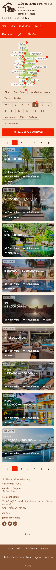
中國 (22, 18)
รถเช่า (38, 26)
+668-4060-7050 (27, 10)
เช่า (13, 26)
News (28, 565)
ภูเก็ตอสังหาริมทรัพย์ (28, 3)
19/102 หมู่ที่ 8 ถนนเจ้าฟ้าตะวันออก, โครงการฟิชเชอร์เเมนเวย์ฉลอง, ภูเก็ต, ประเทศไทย (27, 502)
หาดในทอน (13, 217)
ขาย (4, 26)
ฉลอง (11, 181)
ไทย (27, 18)
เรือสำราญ (24, 26)
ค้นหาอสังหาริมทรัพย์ (30, 132)
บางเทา (11, 288)
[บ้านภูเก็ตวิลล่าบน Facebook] (4, 523)
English (6, 18)
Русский (14, 18)
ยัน (47, 386)
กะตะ (49, 319)
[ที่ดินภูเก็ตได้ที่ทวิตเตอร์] (10, 523)
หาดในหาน (13, 252)
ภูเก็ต (20, 34)
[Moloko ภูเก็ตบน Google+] (15, 523)
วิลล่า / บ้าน (13, 176)
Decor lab (7, 34)
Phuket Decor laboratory (17, 557)
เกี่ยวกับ (31, 34)
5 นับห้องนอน (32, 176)
